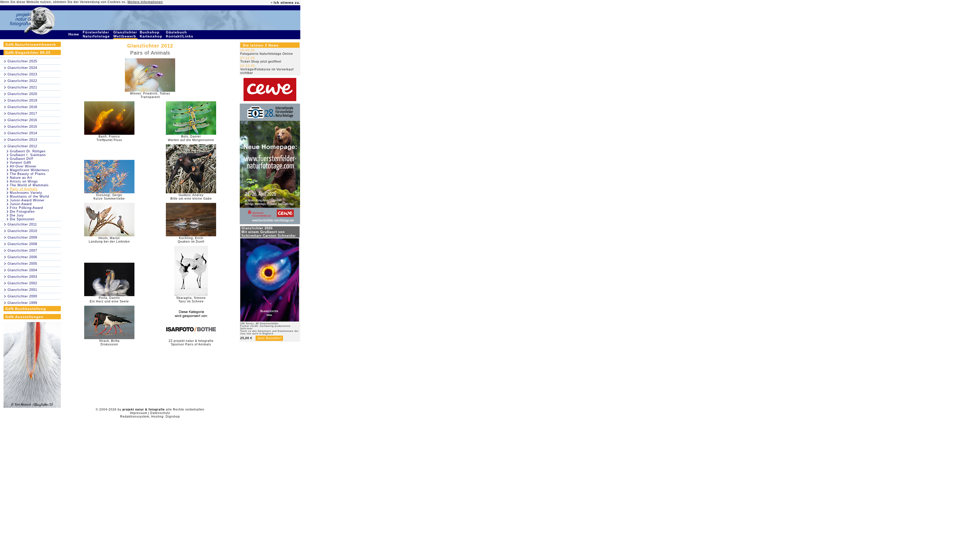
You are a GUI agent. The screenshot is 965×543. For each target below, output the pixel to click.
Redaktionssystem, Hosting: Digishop (150, 416)
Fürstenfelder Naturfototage (97, 34)
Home (74, 34)
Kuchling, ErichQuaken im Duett (191, 239)
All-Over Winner (23, 166)
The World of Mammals (29, 185)
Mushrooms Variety (26, 193)
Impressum (138, 413)
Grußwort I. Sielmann (28, 155)
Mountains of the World (29, 196)
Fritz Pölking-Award (26, 208)
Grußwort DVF (22, 159)
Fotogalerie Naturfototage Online (266, 54)
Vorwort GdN (20, 162)
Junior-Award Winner (27, 200)
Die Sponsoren (22, 219)
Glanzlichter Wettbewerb (125, 34)
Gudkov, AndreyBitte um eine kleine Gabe (191, 196)
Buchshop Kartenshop (152, 34)
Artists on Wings (24, 181)
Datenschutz (160, 413)
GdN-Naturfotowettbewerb (30, 44)
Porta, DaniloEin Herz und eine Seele (109, 299)
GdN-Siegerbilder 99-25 (28, 53)
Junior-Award (21, 204)
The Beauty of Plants (28, 174)
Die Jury (17, 215)
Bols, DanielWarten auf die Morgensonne (191, 138)
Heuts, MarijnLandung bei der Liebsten (109, 239)
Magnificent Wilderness (29, 170)
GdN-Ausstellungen (24, 317)
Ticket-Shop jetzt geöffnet (260, 61)
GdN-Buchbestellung (25, 309)
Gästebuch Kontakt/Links (180, 34)
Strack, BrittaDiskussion (109, 342)
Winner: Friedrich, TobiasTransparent (150, 95)
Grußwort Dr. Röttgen (27, 151)
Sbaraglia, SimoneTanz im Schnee (191, 299)
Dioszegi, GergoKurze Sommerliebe (109, 196)
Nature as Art (21, 177)
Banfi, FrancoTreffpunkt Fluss (109, 138)
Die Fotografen (22, 211)
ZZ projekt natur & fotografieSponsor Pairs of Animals (191, 342)
